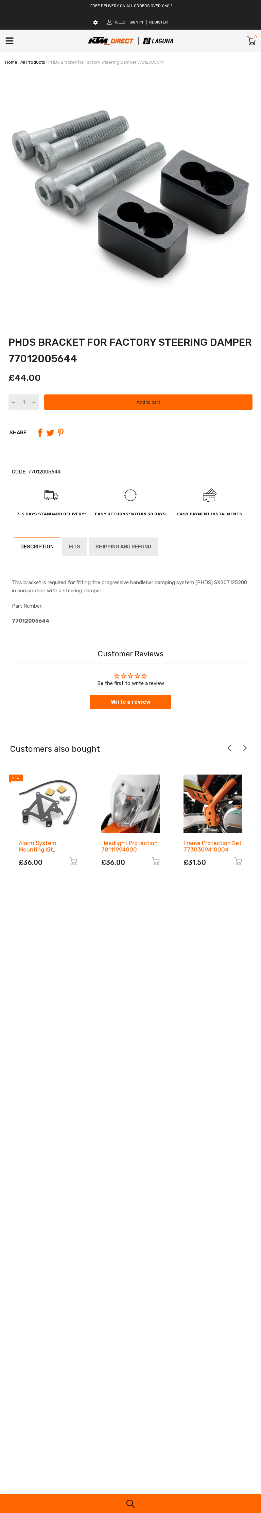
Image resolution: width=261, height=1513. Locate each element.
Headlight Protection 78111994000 (129, 846)
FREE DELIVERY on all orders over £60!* (131, 6)
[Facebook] (40, 432)
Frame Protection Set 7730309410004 (213, 846)
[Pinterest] (60, 432)
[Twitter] (50, 432)
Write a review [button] (131, 702)
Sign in (136, 22)
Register (158, 22)
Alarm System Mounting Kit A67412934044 (38, 849)
